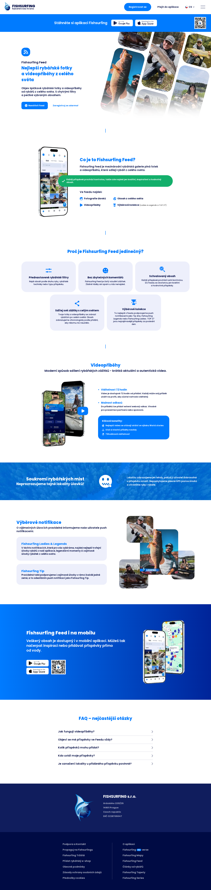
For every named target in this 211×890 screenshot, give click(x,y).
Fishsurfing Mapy (133, 855)
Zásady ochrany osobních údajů (82, 872)
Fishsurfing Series (133, 877)
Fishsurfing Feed (132, 860)
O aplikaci (129, 844)
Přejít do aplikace (168, 7)
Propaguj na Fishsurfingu (78, 849)
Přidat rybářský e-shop (77, 860)
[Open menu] (203, 7)
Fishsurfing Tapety (134, 872)
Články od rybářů (133, 866)
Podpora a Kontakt (74, 844)
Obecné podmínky (74, 866)
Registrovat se (138, 7)
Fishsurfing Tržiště (74, 855)
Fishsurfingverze (136, 849)
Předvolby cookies (74, 877)
